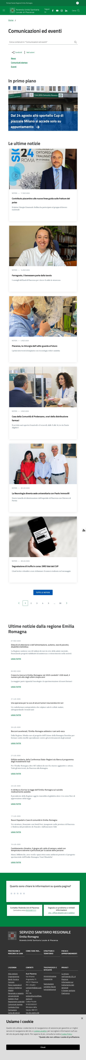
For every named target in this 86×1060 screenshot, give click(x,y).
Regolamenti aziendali (16, 1001)
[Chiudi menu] (78, 4)
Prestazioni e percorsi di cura (15, 952)
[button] (78, 10)
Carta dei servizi (14, 1012)
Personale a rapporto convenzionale (16, 994)
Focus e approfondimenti (69, 952)
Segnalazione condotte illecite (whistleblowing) (50, 987)
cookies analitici (40, 1031)
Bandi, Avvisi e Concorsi (13, 980)
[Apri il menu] (3, 10)
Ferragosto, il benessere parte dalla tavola (32, 275)
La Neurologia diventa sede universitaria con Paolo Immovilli (40, 493)
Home (10, 20)
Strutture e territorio (49, 952)
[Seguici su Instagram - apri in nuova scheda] (61, 10)
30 (60, 603)
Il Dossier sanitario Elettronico (68, 992)
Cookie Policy (66, 1034)
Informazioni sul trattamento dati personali (67, 985)
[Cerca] (74, 42)
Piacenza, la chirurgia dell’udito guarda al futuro (34, 346)
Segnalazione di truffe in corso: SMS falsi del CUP (35, 566)
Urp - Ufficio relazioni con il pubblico (61, 912)
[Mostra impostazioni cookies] (84, 530)
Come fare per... (33, 951)
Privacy (64, 967)
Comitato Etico (13, 1007)
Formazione (12, 1010)
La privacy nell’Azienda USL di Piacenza (68, 976)
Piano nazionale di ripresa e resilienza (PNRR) (15, 988)
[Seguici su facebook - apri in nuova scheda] (52, 10)
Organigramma (13, 976)
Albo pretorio (13, 973)
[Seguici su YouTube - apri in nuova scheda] (56, 10)
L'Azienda (12, 967)
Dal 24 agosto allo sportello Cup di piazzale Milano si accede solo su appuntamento (37, 121)
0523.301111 (31, 910)
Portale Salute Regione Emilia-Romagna (19, 3)
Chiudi (43, 1047)
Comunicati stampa (15, 1004)
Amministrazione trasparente (50, 977)
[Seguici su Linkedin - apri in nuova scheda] (65, 10)
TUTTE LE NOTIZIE (43, 592)
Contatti (29, 967)
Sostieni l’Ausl (13, 998)
